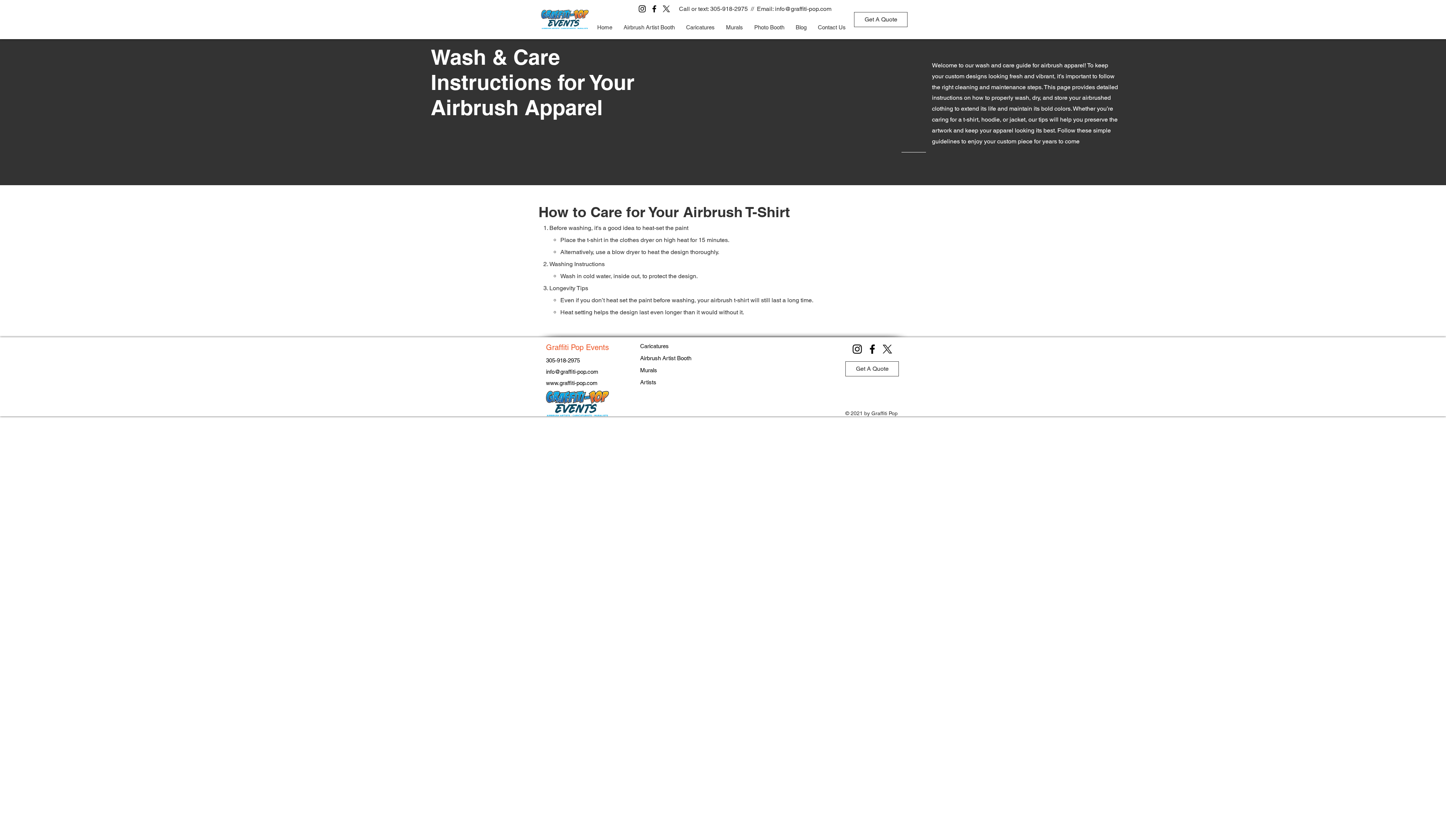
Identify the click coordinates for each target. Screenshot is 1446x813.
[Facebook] (654, 9)
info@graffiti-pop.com (803, 8)
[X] (666, 9)
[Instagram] (642, 9)
